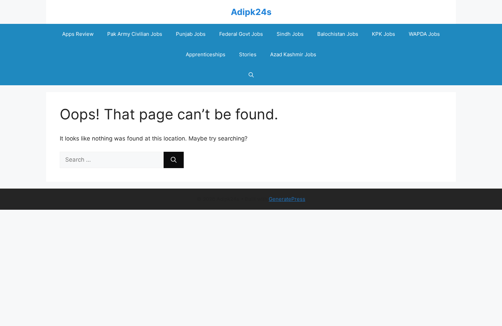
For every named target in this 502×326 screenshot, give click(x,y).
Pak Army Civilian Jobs (134, 34)
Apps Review (78, 34)
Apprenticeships (205, 54)
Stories (247, 54)
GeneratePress (287, 199)
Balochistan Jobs (337, 34)
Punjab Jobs (191, 34)
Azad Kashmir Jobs (293, 54)
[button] (251, 75)
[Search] (174, 160)
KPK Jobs (383, 34)
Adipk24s (251, 12)
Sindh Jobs (290, 34)
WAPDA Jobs (424, 34)
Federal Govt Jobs (241, 34)
